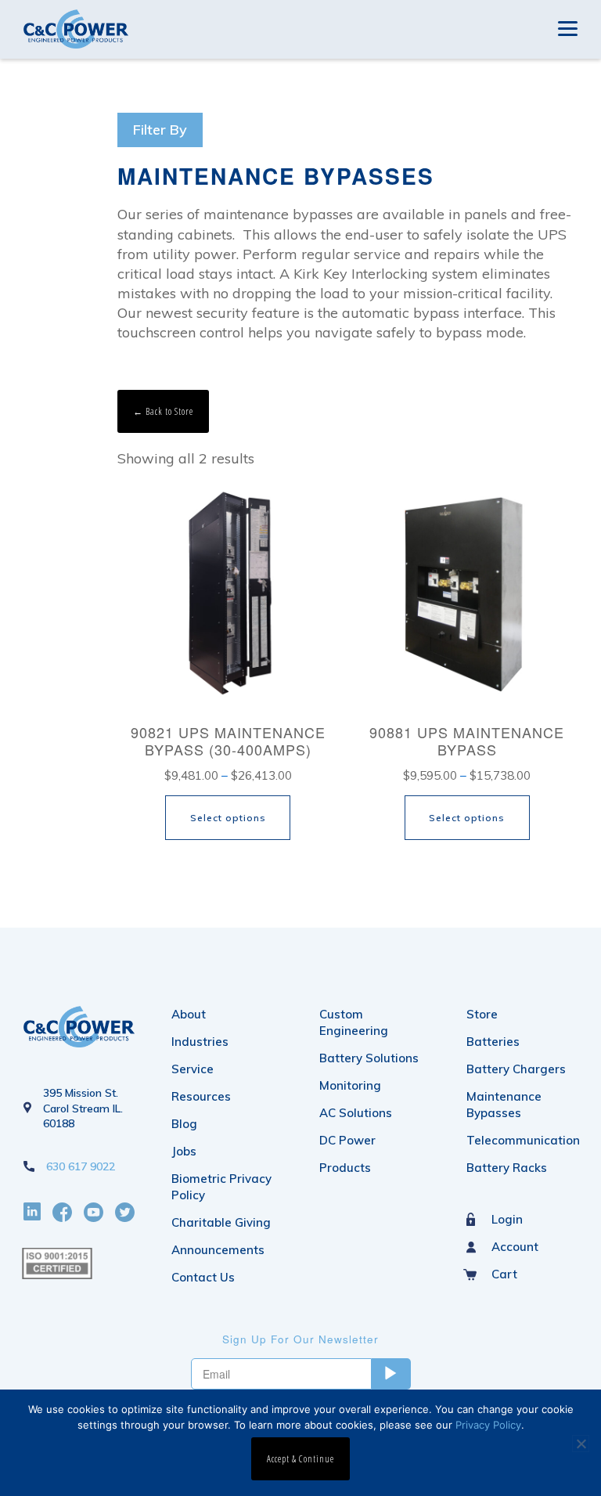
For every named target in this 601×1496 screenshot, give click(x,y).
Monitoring (350, 1085)
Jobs (183, 1151)
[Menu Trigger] (567, 27)
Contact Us (203, 1277)
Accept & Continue (300, 1458)
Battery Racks (506, 1167)
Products (345, 1167)
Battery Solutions (369, 1058)
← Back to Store (163, 411)
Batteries (493, 1041)
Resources (201, 1096)
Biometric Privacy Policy (221, 1186)
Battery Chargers (516, 1069)
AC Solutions (355, 1112)
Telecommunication (522, 1140)
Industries (200, 1041)
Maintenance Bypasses (504, 1104)
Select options (228, 818)
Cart (504, 1274)
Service (192, 1069)
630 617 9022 (80, 1166)
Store (482, 1014)
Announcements (218, 1249)
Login (507, 1219)
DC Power (347, 1140)
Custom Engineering (353, 1022)
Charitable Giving (221, 1222)
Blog (184, 1123)
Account (514, 1246)
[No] (580, 1443)
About (188, 1014)
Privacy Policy (488, 1424)
